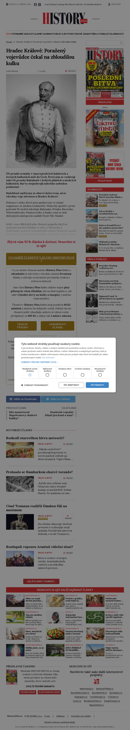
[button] (65, 362)
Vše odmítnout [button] (71, 385)
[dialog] (65, 365)
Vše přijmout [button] (97, 385)
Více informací (48, 357)
